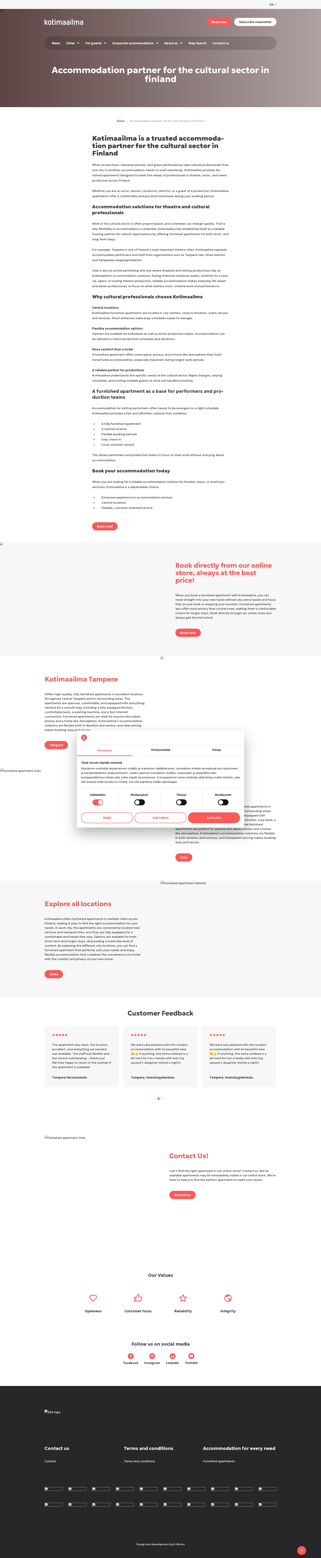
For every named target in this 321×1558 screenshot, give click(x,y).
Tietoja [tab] (216, 749)
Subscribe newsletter (255, 22)
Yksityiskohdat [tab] (160, 749)
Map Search (198, 43)
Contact (50, 1461)
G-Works (179, 1544)
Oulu (183, 857)
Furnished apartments (219, 1461)
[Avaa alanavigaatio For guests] (105, 43)
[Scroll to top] (301, 1550)
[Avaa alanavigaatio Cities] (78, 43)
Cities (70, 43)
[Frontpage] (72, 1416)
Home (120, 121)
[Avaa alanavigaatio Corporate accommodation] (157, 43)
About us (171, 43)
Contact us (221, 43)
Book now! (105, 526)
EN (271, 4)
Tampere (56, 745)
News (56, 43)
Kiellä (107, 817)
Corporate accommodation (133, 43)
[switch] (139, 802)
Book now (219, 22)
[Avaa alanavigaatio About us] (181, 43)
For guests (93, 43)
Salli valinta (160, 817)
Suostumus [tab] (104, 750)
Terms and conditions (139, 1461)
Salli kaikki (214, 817)
